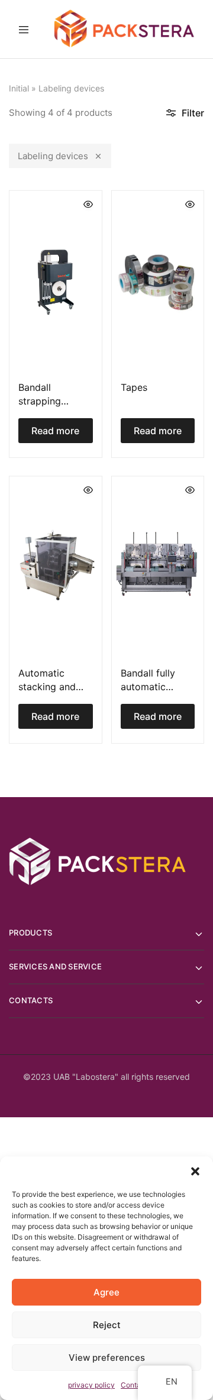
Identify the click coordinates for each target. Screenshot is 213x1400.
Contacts (136, 1384)
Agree (106, 1292)
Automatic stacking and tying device (47, 687)
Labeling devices (53, 156)
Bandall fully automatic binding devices (156, 687)
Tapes (134, 387)
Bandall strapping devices (39, 401)
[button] (195, 1171)
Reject (107, 1325)
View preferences (107, 1357)
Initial (19, 88)
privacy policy (91, 1384)
